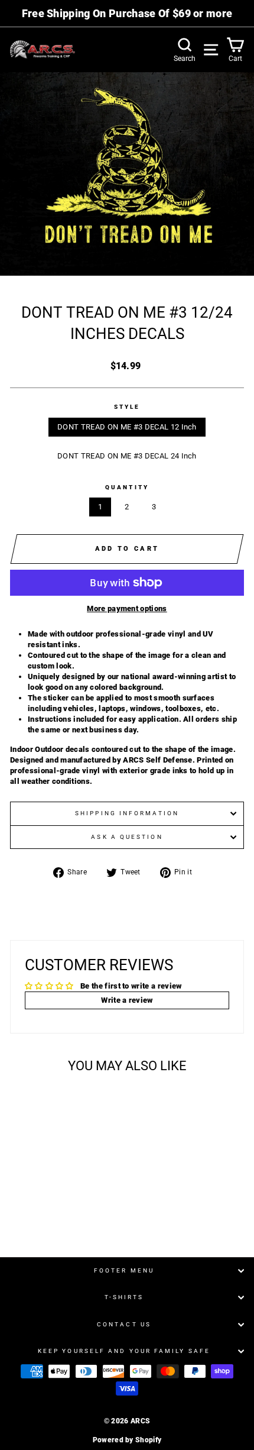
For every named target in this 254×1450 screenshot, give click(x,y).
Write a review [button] (127, 1000)
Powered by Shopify (127, 1440)
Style (127, 407)
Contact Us (124, 1324)
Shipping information (127, 813)
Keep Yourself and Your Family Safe (124, 1351)
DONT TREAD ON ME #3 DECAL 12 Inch (127, 426)
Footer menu (124, 1270)
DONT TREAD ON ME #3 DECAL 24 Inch (127, 455)
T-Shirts (124, 1297)
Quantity (127, 487)
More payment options (127, 608)
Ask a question (126, 837)
